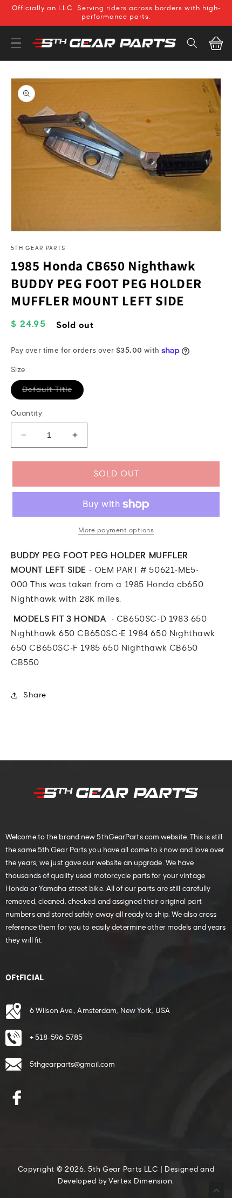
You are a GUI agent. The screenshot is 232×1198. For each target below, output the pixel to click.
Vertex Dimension (140, 1181)
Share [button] (34, 695)
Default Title (53, 392)
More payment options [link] (116, 530)
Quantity (26, 413)
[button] (16, 43)
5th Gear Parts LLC (123, 1169)
